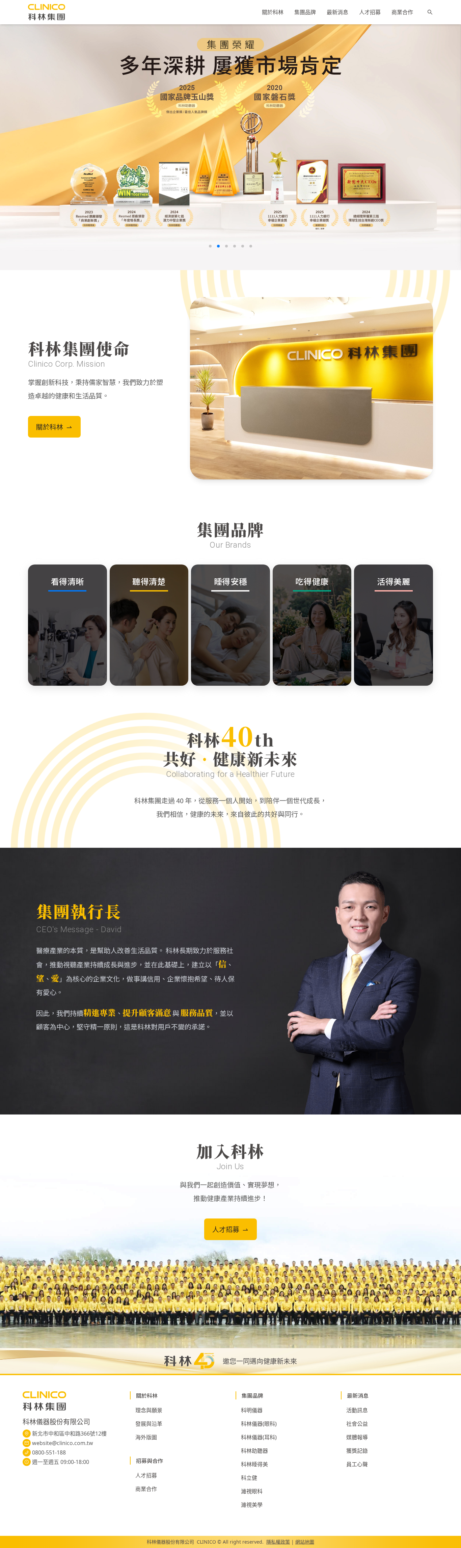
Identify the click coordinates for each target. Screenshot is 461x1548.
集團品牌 (305, 12)
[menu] (337, 12)
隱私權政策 (278, 1542)
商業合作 (402, 12)
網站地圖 (304, 1542)
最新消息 (337, 12)
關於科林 (272, 12)
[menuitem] (272, 12)
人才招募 (370, 12)
